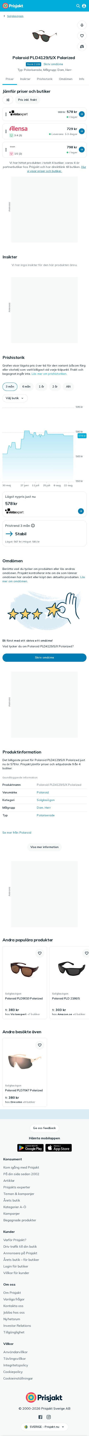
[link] (24, 982)
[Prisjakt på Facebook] (40, 1417)
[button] (82, 25)
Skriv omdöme (53, 64)
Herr (48, 807)
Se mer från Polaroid (16, 832)
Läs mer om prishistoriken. (49, 374)
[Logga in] (84, 5)
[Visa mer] (6, 114)
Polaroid (43, 792)
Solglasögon (15, 16)
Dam (40, 807)
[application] (44, 447)
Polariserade (46, 815)
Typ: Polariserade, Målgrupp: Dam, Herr (44, 70)
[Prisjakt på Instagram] (48, 1417)
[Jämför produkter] (82, 46)
